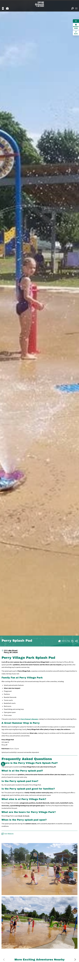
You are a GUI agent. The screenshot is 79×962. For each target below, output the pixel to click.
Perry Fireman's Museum (29, 719)
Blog (76, 33)
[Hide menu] (76, 21)
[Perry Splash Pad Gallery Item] (39, 869)
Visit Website (8, 834)
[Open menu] (76, 8)
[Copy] (72, 641)
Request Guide (76, 27)
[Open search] (72, 8)
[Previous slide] (3, 959)
